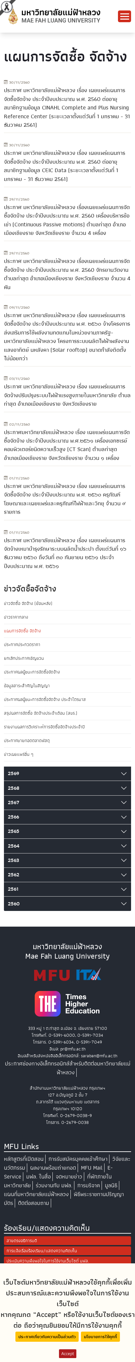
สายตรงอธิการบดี (22, 1240)
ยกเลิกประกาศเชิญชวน (24, 658)
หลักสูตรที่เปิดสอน (24, 1159)
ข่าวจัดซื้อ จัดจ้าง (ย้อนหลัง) (28, 603)
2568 (13, 788)
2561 (13, 889)
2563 (13, 860)
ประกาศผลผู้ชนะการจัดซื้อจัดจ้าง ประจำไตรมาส (45, 699)
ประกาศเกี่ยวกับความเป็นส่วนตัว (47, 1336)
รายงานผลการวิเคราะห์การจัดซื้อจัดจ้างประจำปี (44, 726)
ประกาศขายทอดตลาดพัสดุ (27, 740)
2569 (13, 773)
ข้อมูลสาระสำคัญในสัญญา (27, 685)
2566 (13, 817)
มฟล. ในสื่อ (38, 1176)
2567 (13, 802)
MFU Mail (92, 1167)
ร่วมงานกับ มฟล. (54, 1185)
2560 (14, 904)
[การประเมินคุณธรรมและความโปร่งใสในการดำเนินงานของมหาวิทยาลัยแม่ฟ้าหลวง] (67, 974)
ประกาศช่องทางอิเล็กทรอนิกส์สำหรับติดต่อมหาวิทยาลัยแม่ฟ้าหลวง (67, 1068)
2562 (13, 875)
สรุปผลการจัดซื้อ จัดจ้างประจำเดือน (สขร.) (40, 713)
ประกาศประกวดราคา (22, 644)
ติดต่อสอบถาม (33, 1203)
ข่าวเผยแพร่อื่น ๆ (18, 754)
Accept (67, 1353)
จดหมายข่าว (69, 1176)
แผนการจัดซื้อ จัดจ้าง (22, 630)
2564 (13, 846)
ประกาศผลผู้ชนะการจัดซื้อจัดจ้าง (32, 672)
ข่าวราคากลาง (16, 617)
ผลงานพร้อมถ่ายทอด (53, 1167)
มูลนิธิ (111, 1185)
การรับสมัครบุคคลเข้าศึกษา (77, 1159)
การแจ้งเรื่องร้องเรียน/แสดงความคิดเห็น (42, 1250)
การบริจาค (88, 1185)
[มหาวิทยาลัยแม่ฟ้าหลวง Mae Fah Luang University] (54, 15)
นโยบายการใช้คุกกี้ (100, 1336)
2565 (13, 831)
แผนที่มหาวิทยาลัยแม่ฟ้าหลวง (36, 1194)
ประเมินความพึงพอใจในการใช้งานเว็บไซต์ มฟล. (48, 1260)
